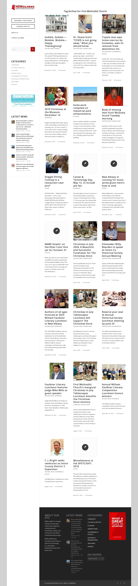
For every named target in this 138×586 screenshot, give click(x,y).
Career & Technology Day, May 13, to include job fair (84, 181)
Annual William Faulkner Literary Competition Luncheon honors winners (112, 390)
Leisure (47, 188)
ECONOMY (14, 70)
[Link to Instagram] (124, 583)
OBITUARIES (15, 82)
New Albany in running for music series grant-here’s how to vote (113, 181)
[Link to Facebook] (120, 583)
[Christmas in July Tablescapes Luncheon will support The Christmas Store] (85, 298)
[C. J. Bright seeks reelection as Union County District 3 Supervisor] (56, 447)
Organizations (116, 258)
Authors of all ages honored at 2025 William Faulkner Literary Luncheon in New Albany (56, 317)
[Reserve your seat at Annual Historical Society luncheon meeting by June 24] (114, 298)
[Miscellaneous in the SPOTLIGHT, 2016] (85, 447)
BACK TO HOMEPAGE (70, 583)
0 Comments (62, 70)
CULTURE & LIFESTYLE (18, 68)
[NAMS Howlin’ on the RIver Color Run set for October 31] (56, 230)
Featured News (49, 48)
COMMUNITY (15, 65)
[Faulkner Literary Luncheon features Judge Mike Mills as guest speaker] (56, 371)
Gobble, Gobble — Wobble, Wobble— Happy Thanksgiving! (56, 42)
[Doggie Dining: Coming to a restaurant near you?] (56, 163)
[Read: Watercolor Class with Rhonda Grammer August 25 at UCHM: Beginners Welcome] (13, 165)
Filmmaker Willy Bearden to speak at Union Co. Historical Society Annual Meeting (112, 250)
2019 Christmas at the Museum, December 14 (55, 112)
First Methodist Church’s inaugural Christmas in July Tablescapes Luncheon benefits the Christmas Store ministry (84, 393)
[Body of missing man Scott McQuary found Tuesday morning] (114, 96)
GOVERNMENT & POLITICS (19, 76)
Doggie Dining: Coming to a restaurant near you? (54, 181)
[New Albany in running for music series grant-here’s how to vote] (114, 163)
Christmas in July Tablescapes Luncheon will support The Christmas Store (83, 317)
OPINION (14, 84)
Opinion (57, 48)
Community (76, 404)
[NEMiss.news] (23, 7)
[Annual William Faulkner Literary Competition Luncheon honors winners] (114, 371)
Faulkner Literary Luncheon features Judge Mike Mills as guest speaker (56, 389)
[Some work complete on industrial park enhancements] (85, 94)
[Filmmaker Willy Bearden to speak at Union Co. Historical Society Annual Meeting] (114, 230)
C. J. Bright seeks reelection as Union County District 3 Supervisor (56, 465)
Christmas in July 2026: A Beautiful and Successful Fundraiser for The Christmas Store (84, 250)
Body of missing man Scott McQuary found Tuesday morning (113, 114)
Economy (76, 116)
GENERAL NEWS (16, 73)
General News (87, 48)
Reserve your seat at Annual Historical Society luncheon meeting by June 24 (113, 317)
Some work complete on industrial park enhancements (82, 109)
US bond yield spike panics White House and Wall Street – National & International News (25, 147)
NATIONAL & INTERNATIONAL (20, 79)
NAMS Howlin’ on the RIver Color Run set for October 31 (56, 247)
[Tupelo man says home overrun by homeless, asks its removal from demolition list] (114, 24)
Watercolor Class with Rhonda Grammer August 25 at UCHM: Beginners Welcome (25, 166)
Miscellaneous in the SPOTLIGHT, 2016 (83, 463)
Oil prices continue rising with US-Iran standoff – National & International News (25, 157)
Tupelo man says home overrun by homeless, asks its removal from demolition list (113, 43)
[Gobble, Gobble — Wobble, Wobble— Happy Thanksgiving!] (56, 24)
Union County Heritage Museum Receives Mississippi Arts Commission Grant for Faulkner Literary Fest (76, 547)
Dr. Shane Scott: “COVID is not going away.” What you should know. (85, 42)
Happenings (48, 117)
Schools (47, 252)
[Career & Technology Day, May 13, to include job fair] (85, 163)
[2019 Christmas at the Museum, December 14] (56, 96)
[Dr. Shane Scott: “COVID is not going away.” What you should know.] (85, 24)
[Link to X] (117, 583)
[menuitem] (23, 20)
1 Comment (118, 214)
